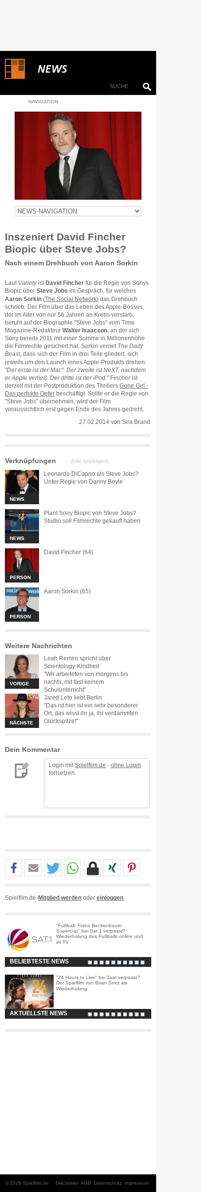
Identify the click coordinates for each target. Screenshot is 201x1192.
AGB (85, 1183)
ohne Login (126, 765)
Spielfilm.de (90, 765)
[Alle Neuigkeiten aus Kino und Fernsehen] (88, 69)
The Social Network (71, 299)
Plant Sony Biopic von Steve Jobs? (90, 513)
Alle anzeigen (89, 461)
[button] (13, 868)
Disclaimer (67, 1183)
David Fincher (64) (68, 552)
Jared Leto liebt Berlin (73, 698)
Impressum (136, 1183)
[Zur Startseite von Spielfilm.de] (15, 77)
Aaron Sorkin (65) (67, 591)
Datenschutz (108, 1183)
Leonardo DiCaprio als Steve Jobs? (91, 474)
